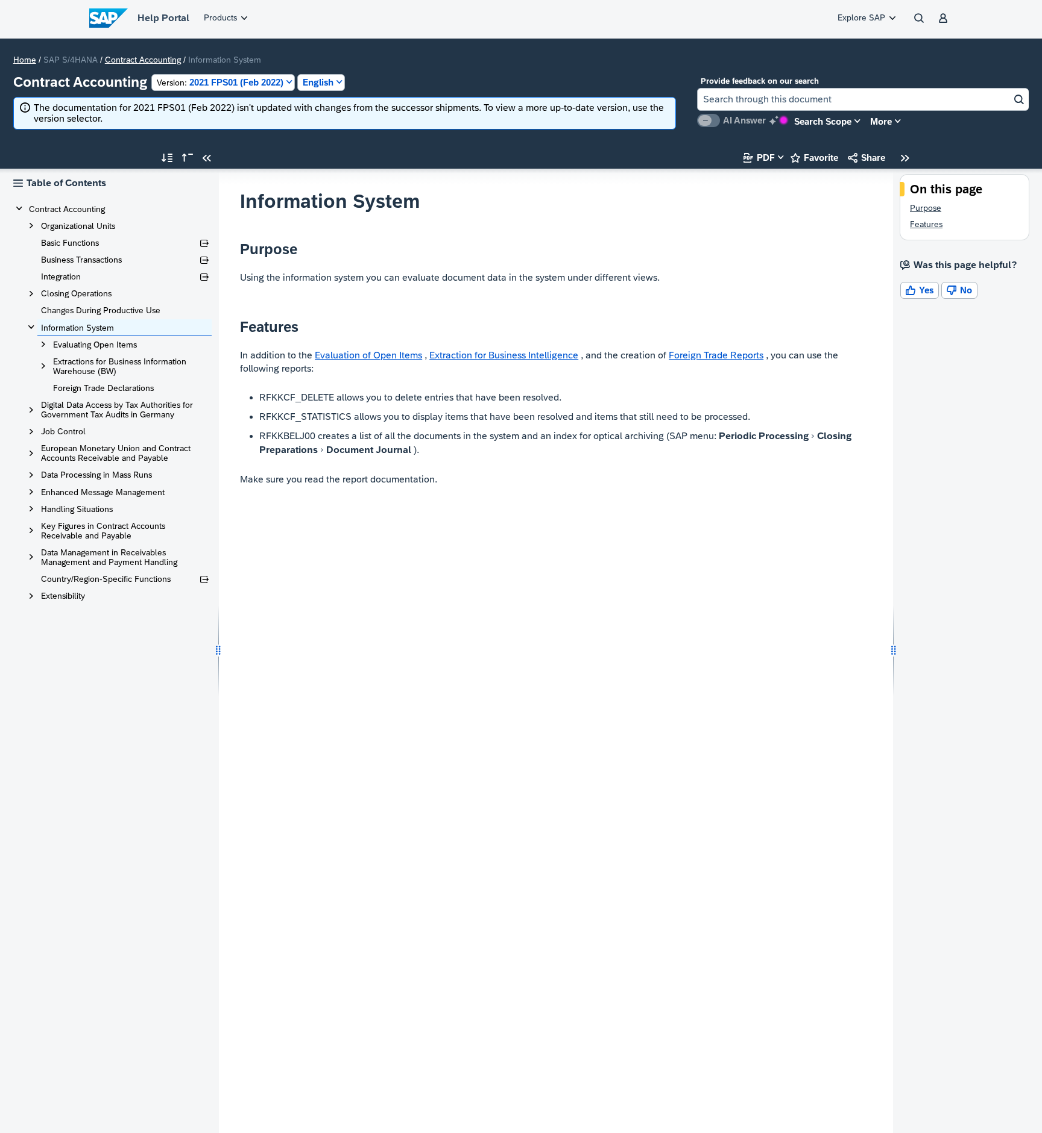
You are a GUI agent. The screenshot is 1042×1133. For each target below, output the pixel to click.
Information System (77, 327)
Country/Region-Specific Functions (106, 579)
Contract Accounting (143, 59)
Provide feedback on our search (760, 81)
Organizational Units (78, 226)
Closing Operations (76, 293)
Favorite (814, 157)
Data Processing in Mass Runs (96, 474)
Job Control (63, 431)
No (959, 290)
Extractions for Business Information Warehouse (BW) (119, 366)
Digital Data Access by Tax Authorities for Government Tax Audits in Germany (117, 409)
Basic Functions (70, 243)
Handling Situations (77, 509)
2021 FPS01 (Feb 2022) (220, 82)
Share (866, 157)
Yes (919, 290)
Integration (61, 276)
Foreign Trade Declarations (103, 388)
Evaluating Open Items (95, 344)
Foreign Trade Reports (716, 355)
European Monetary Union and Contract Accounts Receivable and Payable (116, 453)
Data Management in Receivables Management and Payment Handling (109, 557)
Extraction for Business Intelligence (503, 355)
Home (24, 59)
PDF (759, 157)
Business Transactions (81, 259)
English (318, 82)
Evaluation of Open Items (368, 355)
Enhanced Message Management (103, 492)
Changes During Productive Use (100, 310)
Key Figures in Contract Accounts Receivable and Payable (103, 530)
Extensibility (63, 596)
